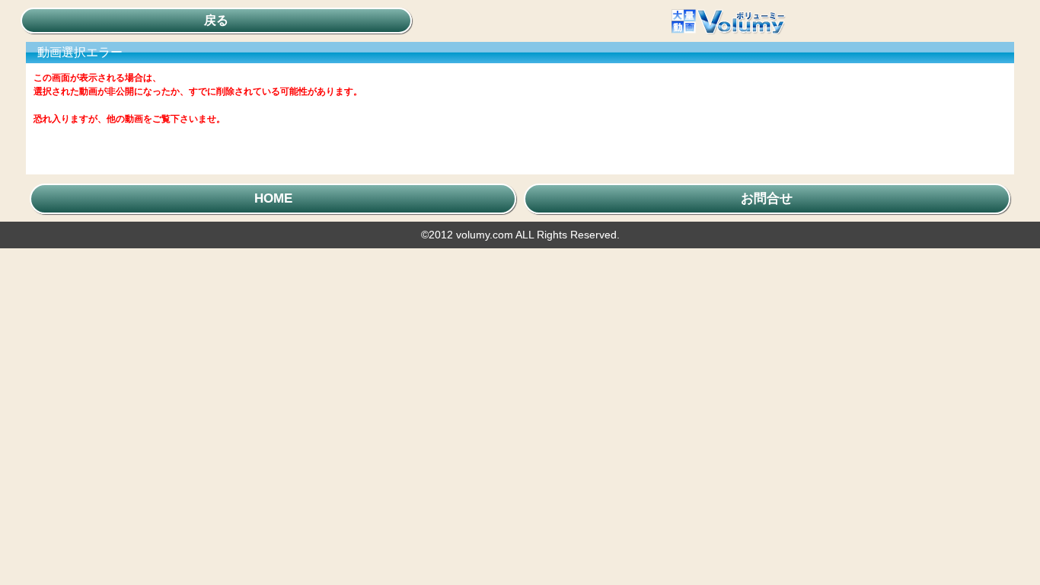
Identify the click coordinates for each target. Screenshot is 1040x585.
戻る (216, 20)
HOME (273, 198)
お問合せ (767, 198)
